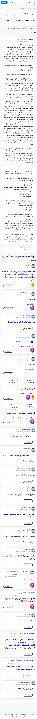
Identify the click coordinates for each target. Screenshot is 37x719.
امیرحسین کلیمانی (24, 530)
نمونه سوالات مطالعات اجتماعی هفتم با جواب (20, 29)
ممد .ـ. (27, 335)
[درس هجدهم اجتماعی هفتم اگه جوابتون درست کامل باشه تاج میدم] (18, 418)
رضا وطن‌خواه (25, 293)
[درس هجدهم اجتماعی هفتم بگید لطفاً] (18, 304)
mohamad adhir (16, 634)
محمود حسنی (25, 429)
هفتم (34, 8)
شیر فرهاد (26, 549)
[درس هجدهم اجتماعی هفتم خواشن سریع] (18, 369)
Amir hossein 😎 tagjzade (12, 573)
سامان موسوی (25, 315)
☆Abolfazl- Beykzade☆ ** (13, 381)
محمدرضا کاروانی (24, 682)
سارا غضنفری (26, 507)
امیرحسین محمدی (24, 468)
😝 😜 (27, 265)
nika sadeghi (25, 449)
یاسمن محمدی (23, 39)
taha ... (27, 614)
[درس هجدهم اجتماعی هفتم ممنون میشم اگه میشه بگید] (18, 346)
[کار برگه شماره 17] (32, 585)
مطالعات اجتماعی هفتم (26, 8)
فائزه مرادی (22, 593)
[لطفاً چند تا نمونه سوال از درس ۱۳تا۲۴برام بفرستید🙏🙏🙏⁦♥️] (32, 607)
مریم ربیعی (25, 13)
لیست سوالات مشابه (18, 702)
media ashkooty (16, 661)
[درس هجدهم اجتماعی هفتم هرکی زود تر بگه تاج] (18, 394)
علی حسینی (26, 488)
